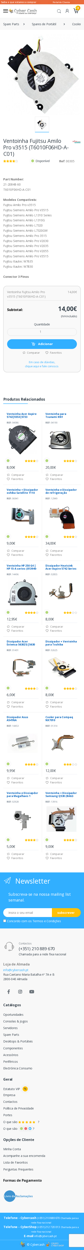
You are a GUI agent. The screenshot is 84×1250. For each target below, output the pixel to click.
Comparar (33, 353)
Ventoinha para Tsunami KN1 (55, 415)
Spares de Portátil (44, 24)
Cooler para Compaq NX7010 (59, 718)
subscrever (66, 913)
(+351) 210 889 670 (37, 949)
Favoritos (55, 353)
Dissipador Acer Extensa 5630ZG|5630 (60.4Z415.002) (21, 644)
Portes (7, 1115)
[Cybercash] (23, 1244)
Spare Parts (11, 24)
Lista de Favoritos (15, 1162)
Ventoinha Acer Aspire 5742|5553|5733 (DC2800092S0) (22, 417)
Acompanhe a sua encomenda (24, 1156)
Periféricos (10, 1061)
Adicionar (45, 344)
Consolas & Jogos (15, 1021)
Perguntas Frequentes (18, 1169)
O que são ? (21, 1122)
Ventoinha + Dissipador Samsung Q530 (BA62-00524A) (61, 796)
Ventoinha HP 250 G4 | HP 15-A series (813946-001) (22, 568)
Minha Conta (12, 1149)
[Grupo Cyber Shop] (54, 1244)
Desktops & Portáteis (18, 1041)
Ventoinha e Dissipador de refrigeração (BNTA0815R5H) (61, 493)
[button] (59, 11)
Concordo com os (34, 921)
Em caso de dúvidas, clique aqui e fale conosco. (42, 364)
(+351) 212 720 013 (48, 1227)
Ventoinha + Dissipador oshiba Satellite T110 (22, 491)
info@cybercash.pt (15, 970)
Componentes (13, 1048)
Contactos (10, 1102)
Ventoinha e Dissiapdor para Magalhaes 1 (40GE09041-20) (22, 796)
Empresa (9, 1095)
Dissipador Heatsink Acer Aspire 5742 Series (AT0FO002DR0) (60, 568)
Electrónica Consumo (17, 1068)
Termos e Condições (47, 921)
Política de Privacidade (18, 1108)
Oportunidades (13, 1014)
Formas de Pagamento (22, 1180)
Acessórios (10, 1055)
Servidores (10, 1028)
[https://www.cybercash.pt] (22, 11)
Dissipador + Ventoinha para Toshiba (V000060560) (61, 644)
